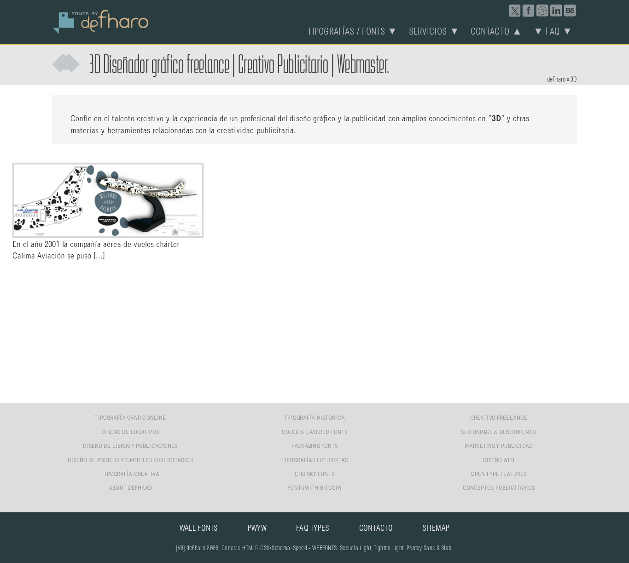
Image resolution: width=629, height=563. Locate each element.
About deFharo (130, 488)
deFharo (556, 79)
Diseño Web (498, 460)
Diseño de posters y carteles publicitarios (130, 460)
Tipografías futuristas (314, 460)
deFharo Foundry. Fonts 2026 (101, 21)
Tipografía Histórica (314, 418)
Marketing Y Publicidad (499, 446)
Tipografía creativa (130, 474)
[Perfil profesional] (556, 11)
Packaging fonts (314, 446)
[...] (99, 256)
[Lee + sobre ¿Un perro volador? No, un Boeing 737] (108, 233)
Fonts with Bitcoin (314, 488)
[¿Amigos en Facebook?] (529, 11)
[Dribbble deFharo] (542, 11)
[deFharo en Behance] (570, 11)
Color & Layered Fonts (315, 432)
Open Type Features (498, 474)
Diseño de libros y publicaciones (130, 446)
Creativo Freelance (498, 418)
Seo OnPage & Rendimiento (498, 432)
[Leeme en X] (515, 11)
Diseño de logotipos (130, 432)
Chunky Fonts (314, 474)
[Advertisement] (314, 332)
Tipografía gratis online (130, 418)
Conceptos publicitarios (499, 488)
